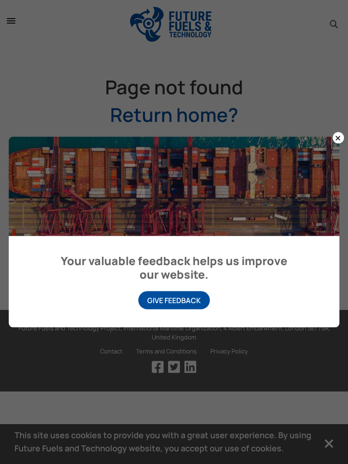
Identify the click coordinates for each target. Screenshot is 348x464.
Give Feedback (174, 300)
